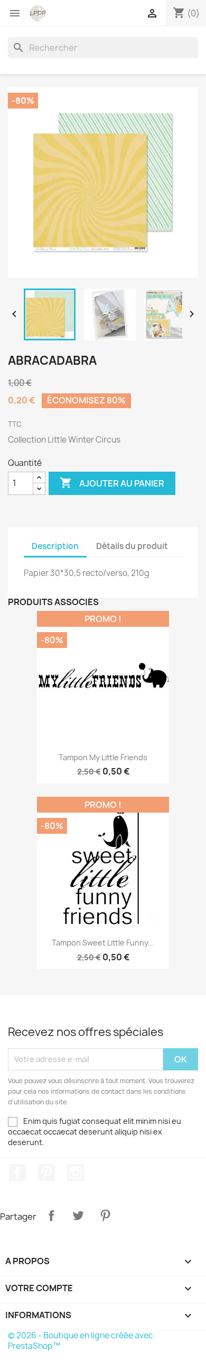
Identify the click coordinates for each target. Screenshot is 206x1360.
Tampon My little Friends (103, 757)
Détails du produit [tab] (132, 546)
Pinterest (46, 1172)
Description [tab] (55, 546)
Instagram (75, 1172)
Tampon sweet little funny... (103, 943)
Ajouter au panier (112, 482)
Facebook (17, 1172)
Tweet (78, 1215)
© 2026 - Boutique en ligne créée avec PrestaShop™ (80, 1341)
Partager (51, 1215)
